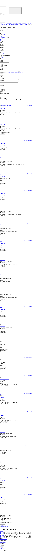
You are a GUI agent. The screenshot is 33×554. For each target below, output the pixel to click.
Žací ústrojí (14, 23)
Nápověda (3, 539)
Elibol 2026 (2, 342)
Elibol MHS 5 (2, 226)
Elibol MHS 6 (2, 193)
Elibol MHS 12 (2, 243)
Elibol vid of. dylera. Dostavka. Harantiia (7, 514)
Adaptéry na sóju (25, 24)
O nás (1, 539)
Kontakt (6, 539)
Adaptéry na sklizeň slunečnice (20, 23)
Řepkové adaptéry (8, 24)
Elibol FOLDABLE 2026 (4, 379)
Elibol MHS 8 (2, 108)
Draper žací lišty (21, 24)
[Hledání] (15, 10)
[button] (16, 18)
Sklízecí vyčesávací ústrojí (14, 24)
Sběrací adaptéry (27, 23)
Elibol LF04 (2, 497)
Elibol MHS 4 (2, 143)
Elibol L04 (2, 292)
